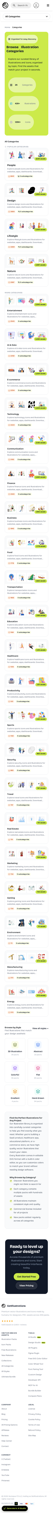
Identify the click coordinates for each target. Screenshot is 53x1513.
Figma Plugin (33, 1353)
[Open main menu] (48, 5)
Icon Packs (6, 1344)
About (4, 1409)
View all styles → (40, 1028)
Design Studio (36, 1342)
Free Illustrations (8, 1350)
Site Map (32, 1435)
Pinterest (5, 1480)
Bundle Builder (34, 1390)
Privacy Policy (34, 1414)
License (31, 1409)
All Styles (5, 1371)
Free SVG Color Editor (37, 1358)
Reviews (5, 1435)
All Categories (7, 1366)
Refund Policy (34, 1430)
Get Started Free (26, 1276)
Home (7, 27)
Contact (5, 1446)
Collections (6, 1360)
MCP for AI (33, 1385)
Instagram (5, 1464)
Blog (3, 1414)
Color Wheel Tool (35, 1364)
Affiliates (5, 1430)
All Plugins (32, 1348)
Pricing (4, 1419)
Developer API (34, 1380)
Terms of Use (34, 1425)
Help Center (6, 1441)
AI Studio (34, 1337)
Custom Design (35, 1374)
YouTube (5, 1475)
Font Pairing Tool (35, 1369)
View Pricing (26, 1285)
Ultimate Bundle (8, 1377)
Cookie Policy (34, 1419)
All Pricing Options (9, 1425)
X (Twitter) (5, 1459)
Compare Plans (35, 1396)
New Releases (7, 1355)
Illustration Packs (9, 1339)
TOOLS (31, 1333)
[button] (36, 5)
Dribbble (5, 1470)
